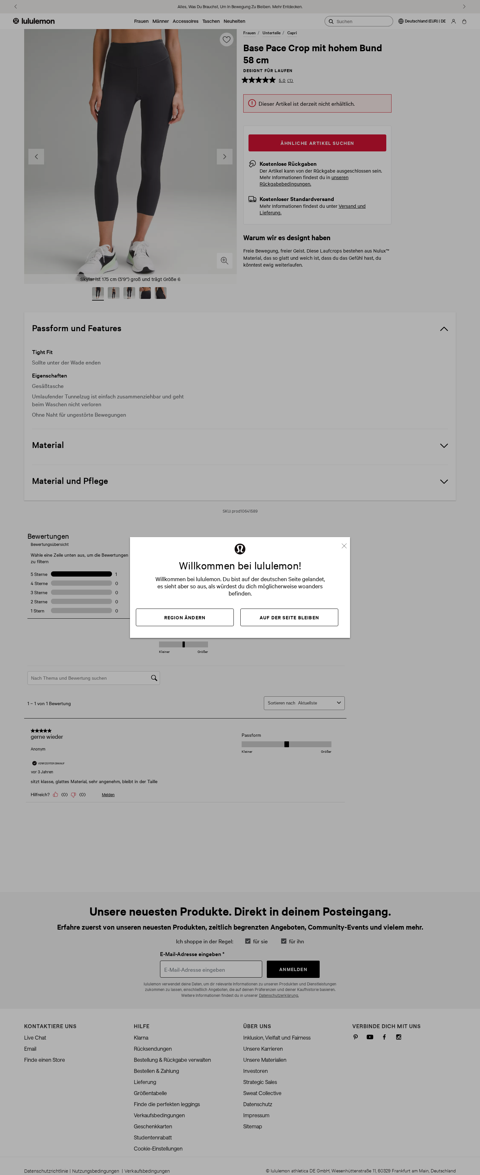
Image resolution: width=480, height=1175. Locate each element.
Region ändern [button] (185, 617)
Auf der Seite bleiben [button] (289, 617)
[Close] (347, 543)
